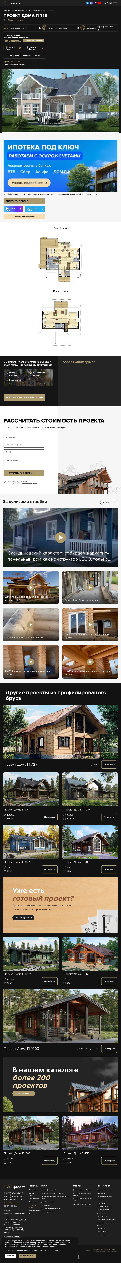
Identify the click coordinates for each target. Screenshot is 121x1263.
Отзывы (32, 1214)
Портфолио (33, 1202)
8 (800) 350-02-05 (13, 1193)
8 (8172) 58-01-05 (13, 1199)
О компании (33, 1190)
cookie (26, 1241)
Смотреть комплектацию (33, 41)
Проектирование (47, 1212)
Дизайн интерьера (47, 1202)
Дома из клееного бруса (81, 1190)
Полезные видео (103, 1235)
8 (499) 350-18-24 (13, 1196)
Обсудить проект (17, 201)
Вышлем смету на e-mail (21, 397)
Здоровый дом (102, 1190)
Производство (34, 1199)
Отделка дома (46, 1205)
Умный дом (101, 1193)
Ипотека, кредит (34, 1211)
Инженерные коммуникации (51, 1208)
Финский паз (101, 1203)
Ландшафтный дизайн (49, 1190)
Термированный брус (104, 1196)
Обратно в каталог (16, 20)
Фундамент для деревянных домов (53, 1193)
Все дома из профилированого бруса (24, 56)
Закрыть (10, 1256)
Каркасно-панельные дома (82, 1204)
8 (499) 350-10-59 (12, 62)
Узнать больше (27, 1256)
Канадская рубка (103, 1210)
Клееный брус (102, 1232)
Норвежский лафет (104, 1206)
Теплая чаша (101, 1200)
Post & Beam (101, 1228)
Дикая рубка (101, 1213)
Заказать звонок (11, 1203)
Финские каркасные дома (106, 1220)
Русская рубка (102, 1216)
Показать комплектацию (24, 217)
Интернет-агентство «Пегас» (104, 1250)
